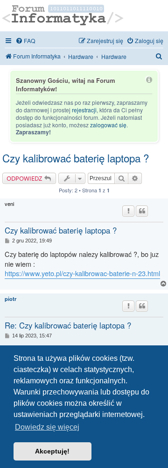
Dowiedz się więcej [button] (47, 427)
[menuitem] (25, 40)
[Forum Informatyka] (63, 15)
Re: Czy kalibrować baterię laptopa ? (68, 325)
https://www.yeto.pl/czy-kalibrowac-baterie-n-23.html (82, 273)
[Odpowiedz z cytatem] (142, 211)
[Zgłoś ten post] (128, 211)
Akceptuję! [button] (52, 451)
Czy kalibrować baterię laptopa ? (75, 157)
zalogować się (108, 125)
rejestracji (84, 110)
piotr (10, 299)
